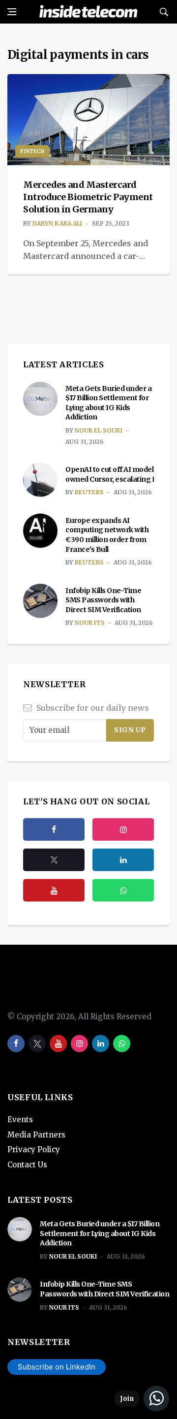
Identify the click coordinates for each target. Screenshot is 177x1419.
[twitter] (54, 860)
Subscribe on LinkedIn (56, 1366)
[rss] (123, 860)
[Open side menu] (11, 12)
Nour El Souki (98, 430)
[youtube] (54, 890)
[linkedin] (100, 1043)
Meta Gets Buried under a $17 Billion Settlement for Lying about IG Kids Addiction (108, 403)
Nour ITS (90, 622)
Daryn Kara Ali (57, 223)
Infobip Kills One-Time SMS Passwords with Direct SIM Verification (103, 600)
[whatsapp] (121, 1043)
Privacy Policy (33, 1149)
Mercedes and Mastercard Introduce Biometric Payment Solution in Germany (88, 197)
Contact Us (27, 1164)
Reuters (89, 492)
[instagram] (123, 829)
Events (20, 1119)
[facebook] (54, 829)
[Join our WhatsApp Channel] (141, 1398)
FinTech (32, 151)
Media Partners (36, 1134)
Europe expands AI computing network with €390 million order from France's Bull (106, 535)
